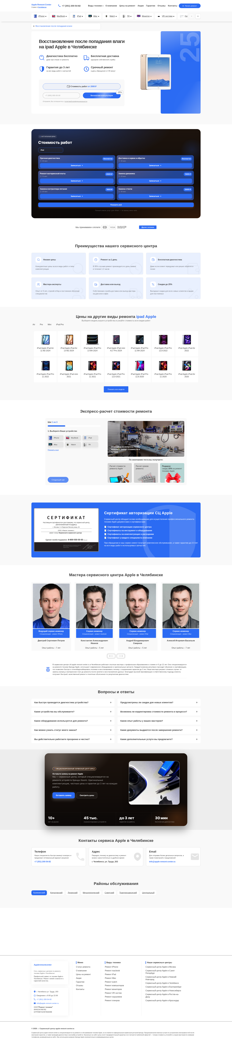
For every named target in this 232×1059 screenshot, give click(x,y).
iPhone (41, 16)
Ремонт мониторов (113, 989)
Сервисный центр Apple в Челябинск (162, 983)
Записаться (76, 165)
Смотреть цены (87, 795)
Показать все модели (116, 389)
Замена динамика (126, 173)
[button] (111, 656)
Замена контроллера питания (53, 189)
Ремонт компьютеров (114, 985)
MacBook (61, 16)
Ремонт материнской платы (52, 173)
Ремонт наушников (113, 997)
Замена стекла (125, 189)
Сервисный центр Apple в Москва (160, 967)
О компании (111, 6)
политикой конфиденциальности (76, 101)
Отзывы (162, 6)
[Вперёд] (198, 16)
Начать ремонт (191, 6)
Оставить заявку (63, 795)
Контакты (172, 6)
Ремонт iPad (110, 974)
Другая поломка (147, 227)
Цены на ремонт (127, 6)
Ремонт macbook (112, 971)
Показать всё (116, 205)
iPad (79, 16)
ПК (128, 16)
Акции (141, 6)
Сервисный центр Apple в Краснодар (162, 1000)
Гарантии (150, 6)
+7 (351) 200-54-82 (71, 6)
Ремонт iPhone (111, 967)
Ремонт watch (111, 982)
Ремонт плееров (112, 1000)
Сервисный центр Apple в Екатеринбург (163, 987)
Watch (112, 16)
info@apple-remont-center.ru (162, 862)
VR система (167, 16)
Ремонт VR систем (113, 993)
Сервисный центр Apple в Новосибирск (163, 991)
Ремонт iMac (110, 978)
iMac (95, 16)
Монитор (146, 16)
